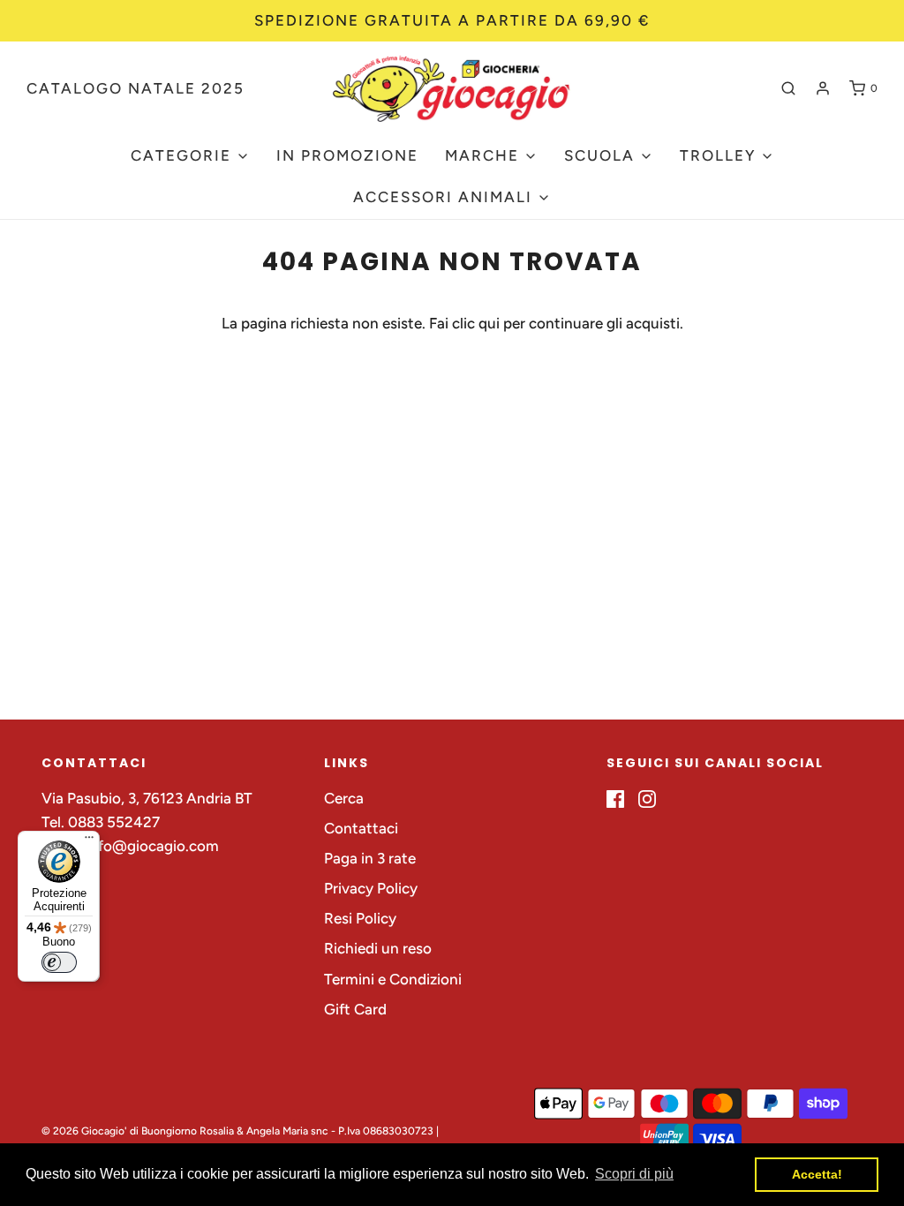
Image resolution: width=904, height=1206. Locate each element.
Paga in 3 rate (370, 858)
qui (490, 323)
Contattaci (361, 828)
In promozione (347, 155)
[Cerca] (788, 88)
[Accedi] (822, 88)
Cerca (344, 798)
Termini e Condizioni (393, 979)
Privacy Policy (371, 888)
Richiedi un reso (378, 948)
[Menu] (89, 841)
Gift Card (355, 1009)
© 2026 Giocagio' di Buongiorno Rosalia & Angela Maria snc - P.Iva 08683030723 (237, 1131)
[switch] (59, 962)
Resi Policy (360, 918)
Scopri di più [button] (634, 1173)
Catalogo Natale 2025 (135, 88)
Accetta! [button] (817, 1174)
